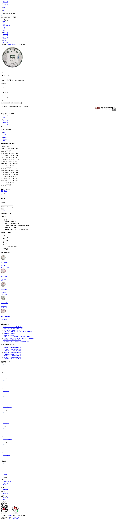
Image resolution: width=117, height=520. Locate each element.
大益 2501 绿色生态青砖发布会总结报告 (13, 330)
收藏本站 (5, 4)
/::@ (4, 27)
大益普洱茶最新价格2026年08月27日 (12, 352)
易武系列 (5, 34)
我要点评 (13, 103)
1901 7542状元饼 (6, 455)
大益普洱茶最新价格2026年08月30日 (12, 347)
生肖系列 (5, 32)
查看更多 (3, 210)
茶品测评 (19, 103)
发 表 (2, 209)
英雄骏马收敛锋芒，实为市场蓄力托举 (12, 327)
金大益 (4, 22)
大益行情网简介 (7, 481)
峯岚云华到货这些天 (8, 335)
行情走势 (5, 117)
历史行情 (5, 119)
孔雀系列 (5, 35)
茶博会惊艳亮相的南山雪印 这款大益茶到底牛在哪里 (16, 341)
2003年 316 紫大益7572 (7, 439)
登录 (4, 10)
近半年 (4, 137)
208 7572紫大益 (6, 423)
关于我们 (5, 42)
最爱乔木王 (16, 517)
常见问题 (5, 493)
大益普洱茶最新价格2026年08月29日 (12, 349)
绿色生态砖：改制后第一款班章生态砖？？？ (14, 328)
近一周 (4, 132)
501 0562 (5, 375)
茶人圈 (4, 40)
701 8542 (5, 474)
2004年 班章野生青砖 (7, 407)
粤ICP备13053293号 (13, 518)
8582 (4, 24)
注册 (4, 7)
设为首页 (5, 2)
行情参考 (9, 44)
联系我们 (5, 483)
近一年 (4, 139)
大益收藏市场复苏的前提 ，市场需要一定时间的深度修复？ (17, 331)
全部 (4, 140)
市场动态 (5, 38)
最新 (2, 191)
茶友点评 (5, 121)
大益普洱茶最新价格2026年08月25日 (12, 355)
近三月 (4, 135)
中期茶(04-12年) (16, 44)
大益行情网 (9, 515)
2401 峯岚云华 (6, 391)
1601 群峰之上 (6, 25)
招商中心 (5, 484)
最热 (5, 191)
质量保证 (5, 489)
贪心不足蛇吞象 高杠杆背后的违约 (12, 340)
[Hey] (4, 28)
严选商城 (3, 103)
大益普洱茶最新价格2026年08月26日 (12, 354)
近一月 (4, 134)
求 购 (8, 103)
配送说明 (5, 497)
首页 (4, 30)
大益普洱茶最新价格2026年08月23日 (12, 359)
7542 (4, 21)
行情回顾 (5, 122)
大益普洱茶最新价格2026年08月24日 (12, 357)
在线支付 (5, 499)
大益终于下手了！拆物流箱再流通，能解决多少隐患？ (16, 336)
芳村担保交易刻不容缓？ (9, 333)
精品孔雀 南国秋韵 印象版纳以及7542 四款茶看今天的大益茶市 (18, 338)
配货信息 (5, 124)
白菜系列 (5, 37)
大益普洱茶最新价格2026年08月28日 (12, 350)
